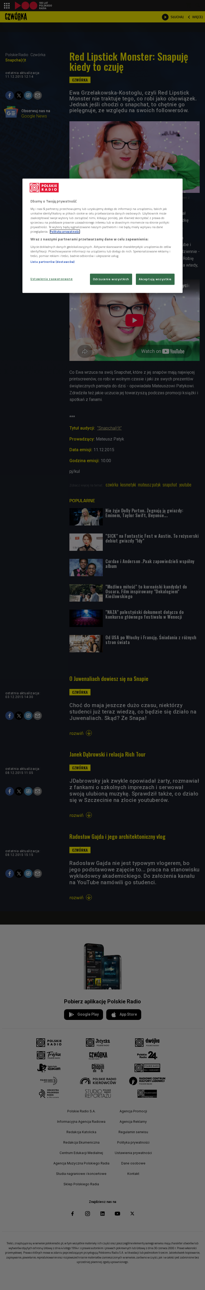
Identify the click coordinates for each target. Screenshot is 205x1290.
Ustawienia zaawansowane (51, 279)
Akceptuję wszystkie (155, 279)
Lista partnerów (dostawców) (52, 261)
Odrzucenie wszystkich (111, 279)
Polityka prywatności (65, 231)
